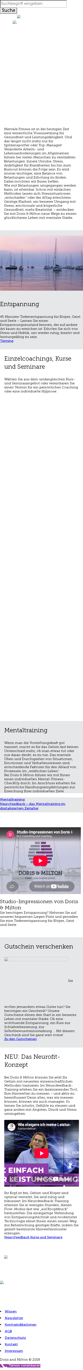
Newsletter (14, 1318)
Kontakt (11, 1344)
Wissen (11, 1311)
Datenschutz (15, 1338)
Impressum (14, 1351)
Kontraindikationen (20, 1325)
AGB (8, 1331)
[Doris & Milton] (41, 22)
